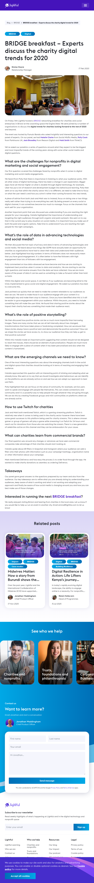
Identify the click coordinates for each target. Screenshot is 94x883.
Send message (47, 780)
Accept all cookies (20, 876)
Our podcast (54, 853)
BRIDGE (17, 23)
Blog (8, 23)
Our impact (54, 849)
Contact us (10, 853)
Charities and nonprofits (33, 846)
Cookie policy (77, 853)
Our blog (53, 845)
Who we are (10, 849)
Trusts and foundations (32, 852)
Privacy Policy (55, 788)
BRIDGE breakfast (67, 496)
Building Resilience (64, 566)
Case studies (17, 566)
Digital (28, 34)
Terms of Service (68, 788)
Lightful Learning (12, 845)
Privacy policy (77, 845)
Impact (15, 561)
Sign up (81, 827)
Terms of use (76, 849)
